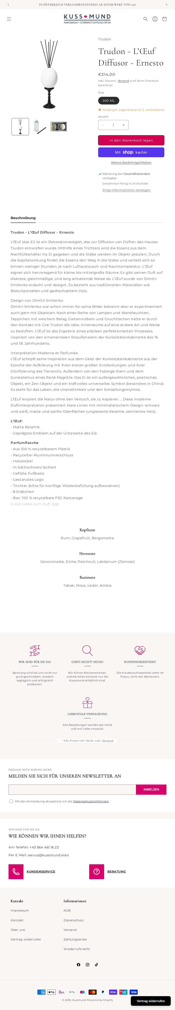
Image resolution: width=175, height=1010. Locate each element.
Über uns (18, 930)
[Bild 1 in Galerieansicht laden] (20, 126)
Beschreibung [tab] (23, 218)
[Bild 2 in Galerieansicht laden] (39, 126)
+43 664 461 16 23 (44, 847)
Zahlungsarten (75, 939)
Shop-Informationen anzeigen (126, 190)
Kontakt (17, 920)
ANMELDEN (151, 789)
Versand (123, 80)
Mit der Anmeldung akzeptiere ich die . (62, 801)
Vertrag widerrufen (26, 939)
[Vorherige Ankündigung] (8, 4)
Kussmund (79, 1000)
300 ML (109, 101)
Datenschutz (74, 920)
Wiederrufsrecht (77, 949)
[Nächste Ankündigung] (166, 4)
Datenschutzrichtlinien (91, 801)
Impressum (20, 910)
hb (55, 504)
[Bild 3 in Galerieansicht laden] (58, 126)
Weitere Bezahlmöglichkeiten (131, 162)
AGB (67, 910)
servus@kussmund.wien (48, 855)
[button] (9, 19)
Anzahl (103, 116)
